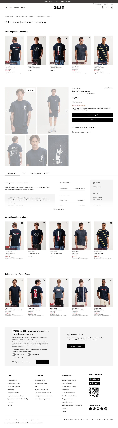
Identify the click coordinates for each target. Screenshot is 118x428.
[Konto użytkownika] (103, 7)
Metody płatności (67, 383)
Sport (30, 11)
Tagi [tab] (23, 173)
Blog (36, 386)
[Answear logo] (59, 7)
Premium (35, 11)
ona (6, 7)
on (11, 7)
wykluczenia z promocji (17, 346)
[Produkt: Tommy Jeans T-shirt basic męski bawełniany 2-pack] (14, 292)
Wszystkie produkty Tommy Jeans (92, 120)
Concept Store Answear (68, 392)
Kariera (10, 405)
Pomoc (64, 408)
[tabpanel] (59, 193)
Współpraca (11, 389)
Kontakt (64, 411)
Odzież (13, 11)
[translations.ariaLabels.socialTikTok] (101, 408)
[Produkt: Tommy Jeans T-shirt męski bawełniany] (36, 50)
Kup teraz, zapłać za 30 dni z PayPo (72, 405)
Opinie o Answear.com (14, 383)
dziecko (16, 7)
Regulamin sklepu (40, 380)
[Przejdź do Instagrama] (94, 408)
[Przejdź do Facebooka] (90, 408)
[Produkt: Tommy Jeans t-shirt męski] (81, 50)
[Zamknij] (111, 1)
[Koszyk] (112, 7)
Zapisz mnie (42, 362)
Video (31, 90)
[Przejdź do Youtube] (98, 408)
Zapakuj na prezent (67, 402)
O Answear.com (12, 380)
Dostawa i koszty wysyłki (69, 380)
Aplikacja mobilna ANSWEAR (43, 392)
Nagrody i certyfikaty (14, 386)
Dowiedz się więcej (76, 346)
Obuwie (18, 11)
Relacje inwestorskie (13, 392)
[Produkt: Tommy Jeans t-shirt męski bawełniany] (81, 292)
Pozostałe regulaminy (41, 383)
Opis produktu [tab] (12, 173)
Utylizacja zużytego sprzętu (42, 399)
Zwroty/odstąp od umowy (69, 386)
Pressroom (10, 402)
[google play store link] (94, 379)
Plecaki (50, 11)
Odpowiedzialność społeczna (16, 396)
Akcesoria (25, 11)
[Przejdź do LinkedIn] (105, 408)
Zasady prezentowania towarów (44, 396)
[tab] (40, 173)
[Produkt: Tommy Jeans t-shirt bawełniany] (14, 50)
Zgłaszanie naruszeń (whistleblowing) (18, 399)
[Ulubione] (107, 7)
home (23, 7)
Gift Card (55, 11)
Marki (41, 11)
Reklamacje (65, 389)
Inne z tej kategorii (93, 115)
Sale (45, 11)
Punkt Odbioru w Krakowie (69, 396)
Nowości (7, 11)
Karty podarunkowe (67, 399)
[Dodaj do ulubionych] (22, 37)
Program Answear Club (41, 389)
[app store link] (94, 383)
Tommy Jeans (76, 88)
